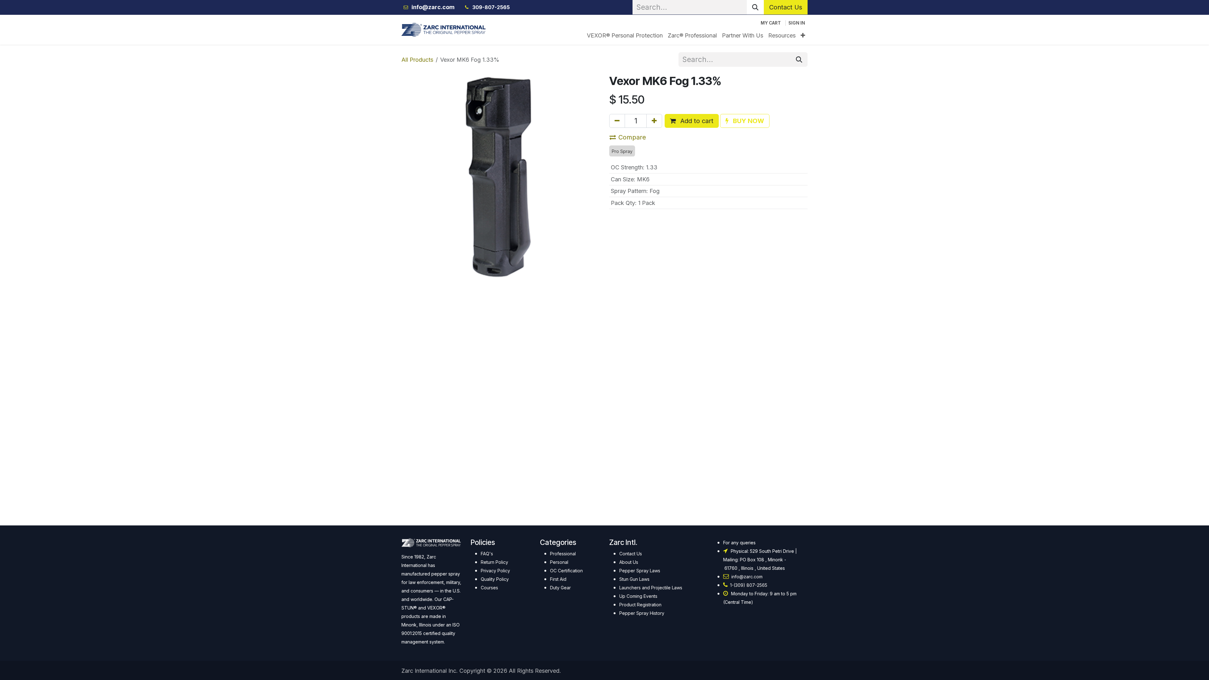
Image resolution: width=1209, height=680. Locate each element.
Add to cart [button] (695, 121)
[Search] (755, 7)
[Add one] (654, 121)
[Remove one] (617, 121)
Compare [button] (632, 137)
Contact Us (785, 7)
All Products (417, 59)
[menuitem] (624, 35)
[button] (744, 121)
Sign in (796, 23)
